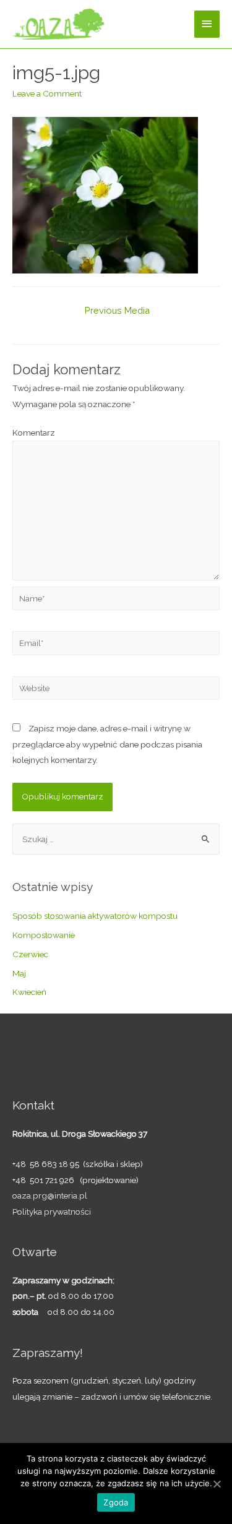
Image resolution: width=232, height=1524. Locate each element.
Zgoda (115, 1502)
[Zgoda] (216, 1484)
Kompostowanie (43, 935)
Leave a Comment (47, 93)
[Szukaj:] (116, 839)
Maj (19, 973)
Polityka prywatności (51, 1211)
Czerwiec (30, 954)
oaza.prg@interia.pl (49, 1195)
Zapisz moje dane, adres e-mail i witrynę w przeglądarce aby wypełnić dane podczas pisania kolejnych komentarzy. (107, 744)
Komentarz (33, 432)
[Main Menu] (207, 24)
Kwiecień (29, 992)
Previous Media (117, 310)
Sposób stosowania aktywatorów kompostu (95, 916)
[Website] (116, 690)
